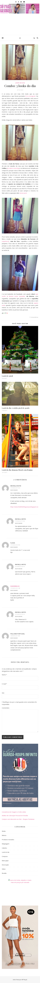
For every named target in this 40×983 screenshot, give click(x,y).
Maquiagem (5, 844)
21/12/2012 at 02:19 (20, 566)
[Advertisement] (20, 24)
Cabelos (4, 848)
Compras (5, 856)
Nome (4, 675)
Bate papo (5, 860)
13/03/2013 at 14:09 (15, 635)
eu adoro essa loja (13, 168)
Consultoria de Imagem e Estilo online (14, 812)
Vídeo (3, 869)
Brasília (4, 873)
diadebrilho (15, 586)
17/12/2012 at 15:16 (15, 488)
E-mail (4, 684)
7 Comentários (33, 317)
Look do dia (20, 83)
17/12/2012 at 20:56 (15, 545)
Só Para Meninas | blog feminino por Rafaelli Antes (20, 9)
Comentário (5, 708)
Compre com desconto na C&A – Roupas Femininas (18, 819)
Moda (3, 831)
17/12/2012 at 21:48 (15, 588)
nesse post (23, 193)
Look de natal (7, 376)
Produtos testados (8, 839)
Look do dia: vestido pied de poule (16, 408)
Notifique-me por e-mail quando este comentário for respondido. (19, 703)
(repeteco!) (5, 241)
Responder (14, 490)
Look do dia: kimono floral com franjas (17, 470)
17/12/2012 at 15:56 (20, 521)
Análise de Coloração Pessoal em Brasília (15, 815)
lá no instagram (30, 96)
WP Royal (24, 979)
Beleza (4, 835)
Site (3, 693)
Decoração (5, 865)
